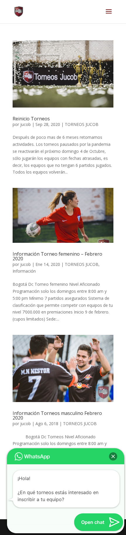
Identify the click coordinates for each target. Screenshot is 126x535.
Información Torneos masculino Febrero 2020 (57, 415)
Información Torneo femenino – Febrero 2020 (57, 256)
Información (24, 271)
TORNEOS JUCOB (81, 124)
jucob (25, 124)
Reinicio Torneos (31, 118)
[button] (113, 456)
